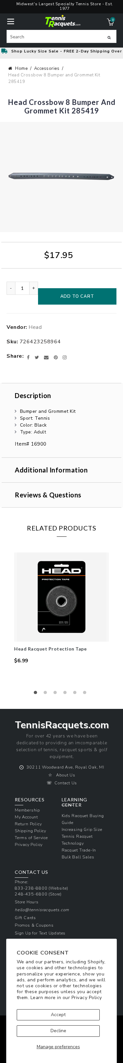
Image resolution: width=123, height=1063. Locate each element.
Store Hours (27, 902)
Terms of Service (31, 837)
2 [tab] (47, 694)
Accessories (47, 68)
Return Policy (28, 824)
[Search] (109, 37)
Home (21, 68)
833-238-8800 (31, 888)
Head (35, 327)
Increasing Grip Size (82, 829)
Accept (58, 1015)
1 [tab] (37, 694)
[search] (61, 36)
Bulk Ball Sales (78, 857)
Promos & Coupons (34, 925)
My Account (26, 817)
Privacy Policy (87, 997)
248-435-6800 (31, 894)
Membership (27, 810)
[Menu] (10, 20)
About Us (65, 775)
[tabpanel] (61, 608)
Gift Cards (25, 917)
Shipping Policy (30, 830)
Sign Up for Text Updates (40, 933)
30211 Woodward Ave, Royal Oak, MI (65, 767)
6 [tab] (86, 694)
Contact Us (65, 783)
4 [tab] (66, 694)
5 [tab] (76, 694)
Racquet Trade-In (79, 850)
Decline (58, 1031)
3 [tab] (56, 694)
